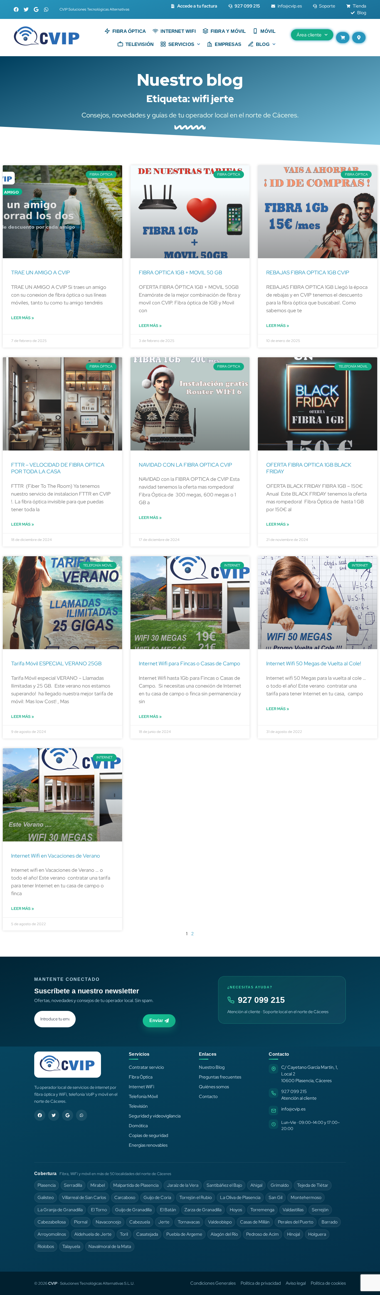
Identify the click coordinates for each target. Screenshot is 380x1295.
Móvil (267, 31)
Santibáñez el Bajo (224, 1185)
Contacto (208, 1096)
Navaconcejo (108, 1222)
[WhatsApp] (81, 1115)
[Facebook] (16, 9)
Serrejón (320, 1210)
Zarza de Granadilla (202, 1210)
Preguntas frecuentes (220, 1077)
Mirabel (97, 1185)
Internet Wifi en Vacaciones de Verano (55, 855)
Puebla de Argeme (184, 1234)
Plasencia (47, 1185)
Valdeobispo (220, 1222)
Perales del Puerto (295, 1222)
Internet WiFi (141, 1087)
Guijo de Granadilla (133, 1210)
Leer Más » (22, 317)
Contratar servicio (146, 1067)
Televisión (139, 44)
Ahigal (256, 1185)
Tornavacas (189, 1222)
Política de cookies (328, 1283)
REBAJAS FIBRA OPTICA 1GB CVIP (307, 272)
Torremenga (262, 1210)
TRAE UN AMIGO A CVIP (40, 272)
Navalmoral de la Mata (109, 1246)
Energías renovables (148, 1145)
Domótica (138, 1126)
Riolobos (46, 1246)
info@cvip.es (293, 1109)
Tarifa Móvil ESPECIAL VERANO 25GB (56, 663)
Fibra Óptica (129, 31)
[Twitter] (26, 9)
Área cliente (309, 35)
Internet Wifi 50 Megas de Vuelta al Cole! (313, 663)
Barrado (329, 1222)
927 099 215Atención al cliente (299, 1095)
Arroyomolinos (52, 1234)
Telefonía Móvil (143, 1096)
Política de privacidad (261, 1283)
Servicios (181, 44)
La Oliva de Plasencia (240, 1197)
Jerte (163, 1222)
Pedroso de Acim (262, 1234)
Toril (124, 1234)
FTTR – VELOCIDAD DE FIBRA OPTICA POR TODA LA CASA (57, 468)
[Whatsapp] (46, 9)
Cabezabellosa (52, 1222)
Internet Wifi (178, 31)
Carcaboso (124, 1197)
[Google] (36, 9)
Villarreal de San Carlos (84, 1197)
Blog (263, 44)
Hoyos (236, 1210)
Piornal (80, 1222)
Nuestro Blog (211, 1067)
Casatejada (147, 1234)
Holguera (317, 1234)
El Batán (168, 1210)
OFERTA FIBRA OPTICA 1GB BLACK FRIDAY (308, 468)
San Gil (275, 1197)
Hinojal (293, 1234)
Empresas (228, 44)
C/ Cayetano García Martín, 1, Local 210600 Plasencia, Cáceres (309, 1074)
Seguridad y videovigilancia (155, 1116)
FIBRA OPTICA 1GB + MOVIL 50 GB (180, 272)
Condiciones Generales (213, 1283)
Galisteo (46, 1197)
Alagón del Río (224, 1234)
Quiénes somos (214, 1087)
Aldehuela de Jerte (93, 1234)
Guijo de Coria (157, 1197)
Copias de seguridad (148, 1135)
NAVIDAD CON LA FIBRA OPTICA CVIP (185, 464)
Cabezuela (139, 1222)
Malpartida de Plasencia (136, 1185)
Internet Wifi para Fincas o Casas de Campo (189, 663)
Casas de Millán (255, 1222)
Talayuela (71, 1246)
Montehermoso (306, 1197)
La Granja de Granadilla (60, 1210)
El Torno (99, 1210)
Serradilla (73, 1185)
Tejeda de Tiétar (312, 1185)
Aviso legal (296, 1283)
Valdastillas (293, 1210)
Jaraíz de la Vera (182, 1185)
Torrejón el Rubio (195, 1197)
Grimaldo (280, 1185)
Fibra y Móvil (228, 31)
